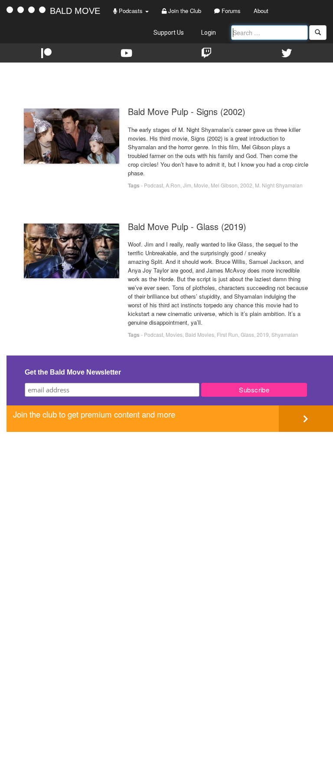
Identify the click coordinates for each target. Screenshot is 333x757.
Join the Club (183, 11)
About (261, 11)
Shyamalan (284, 334)
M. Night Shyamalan (279, 185)
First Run (227, 334)
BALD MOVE (75, 11)
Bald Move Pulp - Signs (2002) (186, 111)
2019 (263, 334)
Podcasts (130, 11)
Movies (174, 334)
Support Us (168, 32)
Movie (201, 185)
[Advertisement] (170, 492)
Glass (247, 334)
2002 (246, 185)
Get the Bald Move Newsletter (73, 372)
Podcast (153, 185)
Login (208, 32)
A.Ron (173, 185)
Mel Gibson (224, 185)
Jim (187, 185)
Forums (230, 11)
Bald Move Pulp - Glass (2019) (187, 226)
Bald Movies (199, 334)
